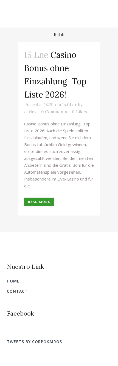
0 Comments (54, 111)
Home (13, 281)
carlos (30, 111)
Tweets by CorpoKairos (34, 341)
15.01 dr (69, 104)
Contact (17, 291)
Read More (39, 202)
